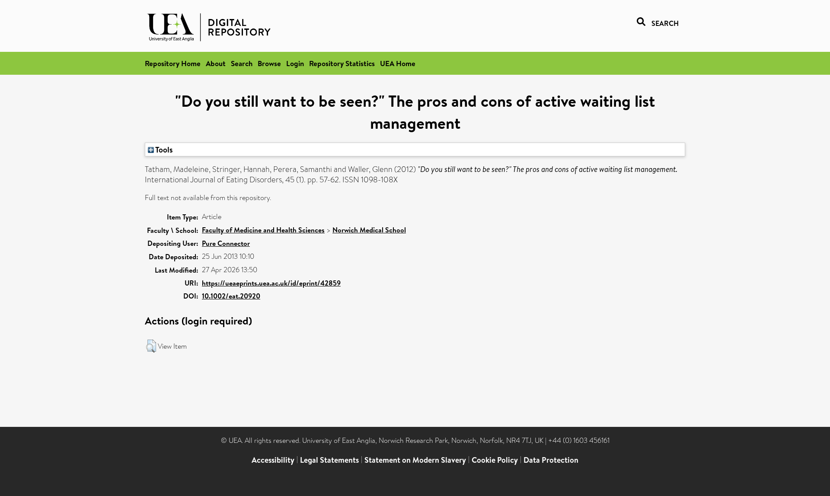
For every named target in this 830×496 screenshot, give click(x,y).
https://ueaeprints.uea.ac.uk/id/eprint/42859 (271, 283)
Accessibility (273, 460)
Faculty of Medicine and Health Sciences (263, 230)
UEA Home (397, 63)
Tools (163, 149)
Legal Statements (329, 460)
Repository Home (173, 63)
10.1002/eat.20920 (231, 296)
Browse (269, 63)
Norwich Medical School (369, 230)
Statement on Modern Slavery (415, 460)
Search (241, 63)
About (216, 63)
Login (295, 63)
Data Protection (551, 460)
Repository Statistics (342, 63)
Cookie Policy (495, 460)
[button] (151, 346)
